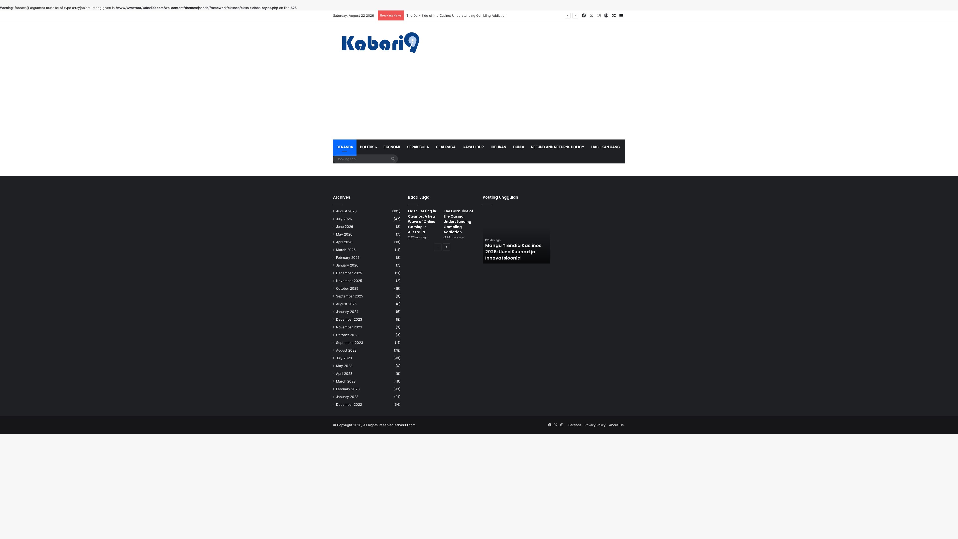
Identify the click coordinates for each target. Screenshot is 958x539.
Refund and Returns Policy (557, 147)
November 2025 (349, 281)
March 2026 (346, 250)
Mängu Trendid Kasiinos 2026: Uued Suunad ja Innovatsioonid (513, 251)
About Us (616, 425)
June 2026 (344, 227)
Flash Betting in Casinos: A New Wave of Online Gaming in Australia (422, 222)
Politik (367, 147)
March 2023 (346, 381)
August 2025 (346, 304)
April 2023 (344, 374)
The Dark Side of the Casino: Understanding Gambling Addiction (456, 15)
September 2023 (349, 343)
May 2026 (344, 234)
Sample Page (639, 147)
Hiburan (498, 147)
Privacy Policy (595, 425)
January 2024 (347, 312)
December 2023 (349, 319)
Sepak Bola (418, 147)
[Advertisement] (479, 102)
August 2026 (346, 211)
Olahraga (446, 147)
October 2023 (347, 335)
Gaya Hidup (473, 147)
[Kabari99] (379, 43)
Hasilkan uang (605, 147)
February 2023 (348, 389)
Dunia (518, 147)
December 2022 (349, 404)
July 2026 (344, 219)
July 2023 (344, 358)
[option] (516, 236)
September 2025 (349, 296)
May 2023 (344, 366)
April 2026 (344, 242)
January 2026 (347, 265)
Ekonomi (391, 147)
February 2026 (348, 258)
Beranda (345, 147)
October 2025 (347, 288)
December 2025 (349, 273)
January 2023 (347, 397)
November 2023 (349, 327)
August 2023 (346, 350)
